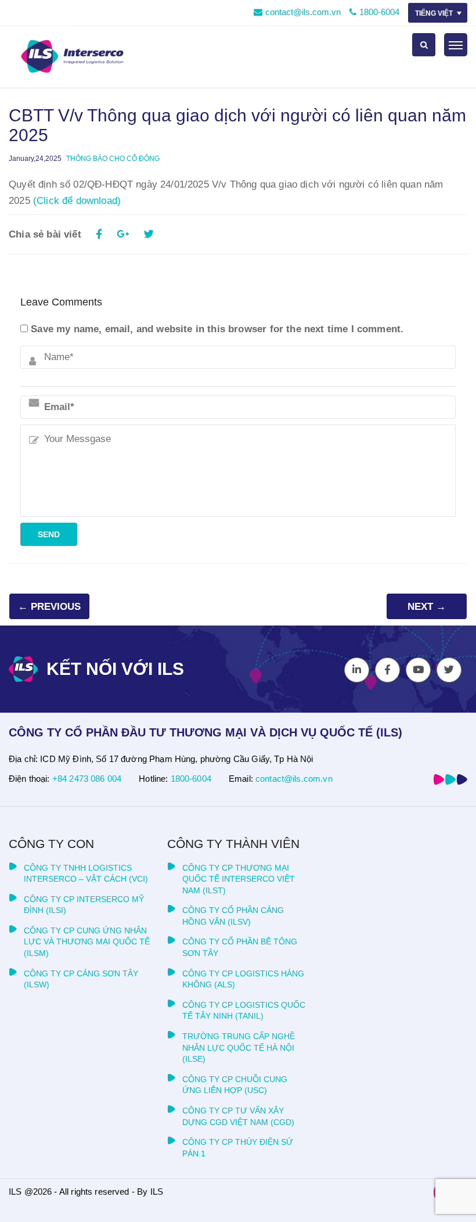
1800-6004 (379, 12)
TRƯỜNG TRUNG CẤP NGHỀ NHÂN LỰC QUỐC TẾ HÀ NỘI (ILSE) (238, 1047)
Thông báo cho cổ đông (113, 158)
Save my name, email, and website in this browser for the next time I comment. (217, 329)
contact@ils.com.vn (303, 12)
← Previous (49, 606)
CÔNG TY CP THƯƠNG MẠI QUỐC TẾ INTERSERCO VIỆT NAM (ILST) (238, 879)
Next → (427, 606)
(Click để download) (77, 200)
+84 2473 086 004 (86, 778)
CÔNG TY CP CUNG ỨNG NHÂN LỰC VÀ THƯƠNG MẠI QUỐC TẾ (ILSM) (87, 942)
